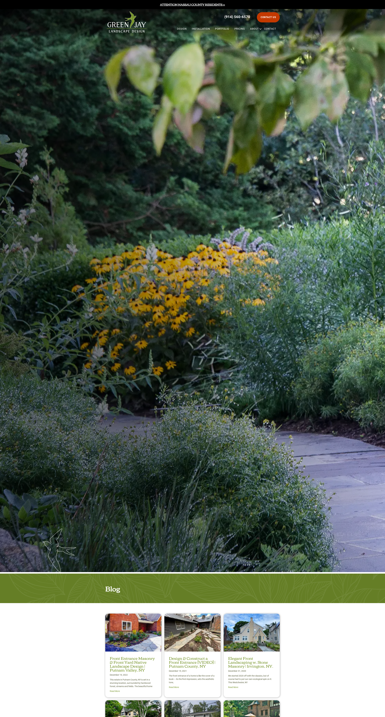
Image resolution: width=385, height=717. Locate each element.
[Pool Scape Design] (252, 703)
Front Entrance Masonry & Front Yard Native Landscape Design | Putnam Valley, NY (132, 663)
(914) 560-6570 (237, 17)
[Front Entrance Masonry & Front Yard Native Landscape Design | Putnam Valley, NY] (133, 616)
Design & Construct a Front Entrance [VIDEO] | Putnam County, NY (192, 661)
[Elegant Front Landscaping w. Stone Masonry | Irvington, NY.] (252, 616)
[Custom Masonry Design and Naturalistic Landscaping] (192, 703)
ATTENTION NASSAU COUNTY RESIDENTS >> (192, 4)
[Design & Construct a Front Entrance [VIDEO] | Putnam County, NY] (192, 616)
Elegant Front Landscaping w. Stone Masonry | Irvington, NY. (250, 661)
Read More (115, 691)
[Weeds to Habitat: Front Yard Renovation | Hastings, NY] (133, 703)
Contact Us (268, 17)
